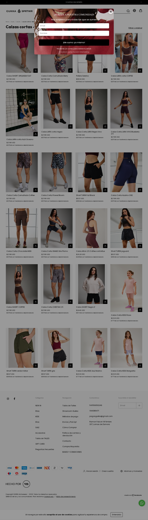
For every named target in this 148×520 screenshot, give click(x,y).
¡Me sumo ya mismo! (74, 42)
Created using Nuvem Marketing (74, 52)
